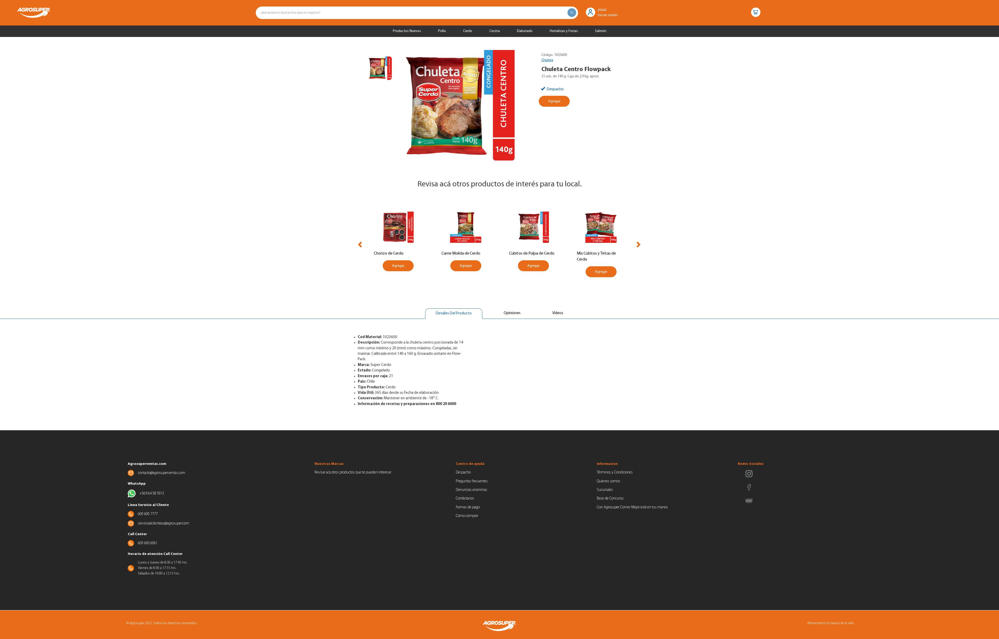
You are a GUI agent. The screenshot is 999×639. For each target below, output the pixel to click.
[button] (590, 12)
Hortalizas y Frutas (564, 31)
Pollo (442, 31)
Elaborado (525, 31)
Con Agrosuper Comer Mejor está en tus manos (632, 507)
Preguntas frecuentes (472, 481)
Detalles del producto (454, 315)
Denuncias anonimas (471, 490)
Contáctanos (465, 499)
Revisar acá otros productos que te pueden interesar (353, 472)
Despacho (463, 472)
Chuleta (547, 60)
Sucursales (605, 490)
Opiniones (512, 313)
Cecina (494, 31)
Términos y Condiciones (615, 472)
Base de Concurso (610, 499)
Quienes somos (608, 481)
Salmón (600, 31)
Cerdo (467, 31)
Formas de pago (468, 507)
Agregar (554, 101)
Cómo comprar (467, 516)
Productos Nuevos (407, 31)
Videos (557, 313)
